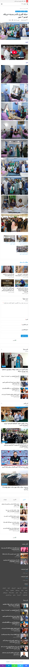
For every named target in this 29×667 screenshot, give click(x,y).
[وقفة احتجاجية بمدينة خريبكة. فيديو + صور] (22, 249)
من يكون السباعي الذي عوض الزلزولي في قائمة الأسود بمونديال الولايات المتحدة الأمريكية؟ (22, 290)
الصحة (26, 590)
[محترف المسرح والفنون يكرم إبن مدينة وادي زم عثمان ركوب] (24, 654)
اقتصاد (9, 588)
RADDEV (8, 661)
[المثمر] (14, 340)
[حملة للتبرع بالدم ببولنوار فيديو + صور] (9, 238)
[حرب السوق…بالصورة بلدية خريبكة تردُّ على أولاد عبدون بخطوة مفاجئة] (24, 642)
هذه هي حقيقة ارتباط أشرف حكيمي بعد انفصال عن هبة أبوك (11, 516)
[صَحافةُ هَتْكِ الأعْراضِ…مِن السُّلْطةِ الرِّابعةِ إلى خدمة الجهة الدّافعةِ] (24, 390)
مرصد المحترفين (8, 594)
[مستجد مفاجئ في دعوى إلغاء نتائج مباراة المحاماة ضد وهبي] (24, 524)
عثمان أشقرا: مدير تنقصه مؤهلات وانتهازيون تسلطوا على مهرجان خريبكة (11, 604)
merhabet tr (25, 588)
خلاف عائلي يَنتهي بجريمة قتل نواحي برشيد (18, 1)
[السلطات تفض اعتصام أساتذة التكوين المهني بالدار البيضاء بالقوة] (24, 384)
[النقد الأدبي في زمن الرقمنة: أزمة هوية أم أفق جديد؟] (7, 269)
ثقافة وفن (12, 590)
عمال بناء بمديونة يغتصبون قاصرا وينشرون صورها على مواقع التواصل (11, 560)
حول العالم (25, 592)
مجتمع (14, 594)
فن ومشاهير (5, 592)
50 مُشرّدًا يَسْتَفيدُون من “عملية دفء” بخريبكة (10, 376)
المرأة (22, 590)
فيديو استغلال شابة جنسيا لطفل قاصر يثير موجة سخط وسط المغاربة (11, 529)
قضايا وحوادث (25, 594)
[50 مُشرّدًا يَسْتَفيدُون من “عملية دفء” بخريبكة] (24, 378)
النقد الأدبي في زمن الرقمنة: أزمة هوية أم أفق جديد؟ (8, 275)
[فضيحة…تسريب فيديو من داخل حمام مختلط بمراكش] (24, 555)
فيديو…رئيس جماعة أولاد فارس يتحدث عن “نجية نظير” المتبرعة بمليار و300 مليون (10, 647)
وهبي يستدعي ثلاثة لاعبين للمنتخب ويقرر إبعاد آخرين (15, 467)
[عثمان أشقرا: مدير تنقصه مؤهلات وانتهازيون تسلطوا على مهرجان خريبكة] (24, 606)
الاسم (26, 319)
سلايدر (22, 11)
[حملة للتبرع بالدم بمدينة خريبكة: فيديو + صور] (22, 238)
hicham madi (23, 20)
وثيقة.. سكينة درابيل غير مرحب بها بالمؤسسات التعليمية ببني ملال (12, 510)
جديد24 (21, 8)
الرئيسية (25, 8)
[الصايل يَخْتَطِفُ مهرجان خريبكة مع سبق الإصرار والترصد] (24, 636)
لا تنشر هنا (19, 594)
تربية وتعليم (17, 590)
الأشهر (24, 499)
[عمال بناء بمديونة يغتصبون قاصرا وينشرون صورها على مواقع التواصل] (24, 561)
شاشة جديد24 (18, 11)
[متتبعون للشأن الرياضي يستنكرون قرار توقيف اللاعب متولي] (24, 505)
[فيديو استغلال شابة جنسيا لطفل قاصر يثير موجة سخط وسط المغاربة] (24, 530)
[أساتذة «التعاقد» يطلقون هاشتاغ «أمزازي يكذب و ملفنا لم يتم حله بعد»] (24, 396)
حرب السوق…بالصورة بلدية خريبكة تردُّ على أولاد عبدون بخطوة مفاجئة (11, 641)
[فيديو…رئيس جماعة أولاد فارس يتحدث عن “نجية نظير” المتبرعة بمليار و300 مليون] (24, 648)
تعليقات (5, 499)
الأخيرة (14, 499)
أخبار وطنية (13, 588)
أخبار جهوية (19, 588)
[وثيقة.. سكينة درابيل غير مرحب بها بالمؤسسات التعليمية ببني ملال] (24, 511)
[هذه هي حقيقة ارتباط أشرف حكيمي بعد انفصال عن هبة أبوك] (24, 518)
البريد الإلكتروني (24, 324)
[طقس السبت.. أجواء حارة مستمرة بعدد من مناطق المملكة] (21, 269)
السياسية (4, 588)
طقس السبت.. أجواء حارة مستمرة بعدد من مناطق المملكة (21, 275)
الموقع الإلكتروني (25, 329)
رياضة (21, 592)
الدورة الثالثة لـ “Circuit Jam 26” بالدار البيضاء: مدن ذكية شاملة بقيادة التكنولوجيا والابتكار (8, 289)
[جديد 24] (23, 3)
